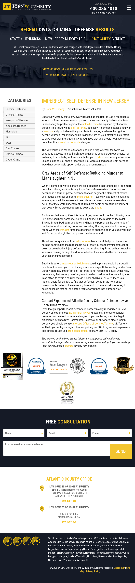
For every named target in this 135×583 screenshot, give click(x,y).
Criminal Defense (16, 109)
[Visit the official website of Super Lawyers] (58, 360)
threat (98, 207)
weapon (48, 131)
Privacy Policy (93, 571)
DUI (8, 137)
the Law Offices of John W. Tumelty (93, 323)
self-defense (78, 127)
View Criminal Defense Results (67, 69)
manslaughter (85, 196)
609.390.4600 (69, 521)
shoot (101, 157)
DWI (8, 142)
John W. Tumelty (55, 109)
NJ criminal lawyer (79, 312)
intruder (64, 229)
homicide (75, 142)
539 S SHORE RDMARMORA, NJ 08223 (69, 515)
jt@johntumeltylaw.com (104, 13)
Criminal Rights (14, 114)
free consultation (78, 330)
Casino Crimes (14, 154)
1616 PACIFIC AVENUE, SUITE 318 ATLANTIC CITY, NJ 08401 (69, 494)
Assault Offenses (16, 126)
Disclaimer (119, 568)
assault (62, 142)
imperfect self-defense (75, 263)
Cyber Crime (13, 159)
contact (69, 345)
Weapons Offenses (17, 120)
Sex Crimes (12, 148)
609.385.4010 (103, 8)
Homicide (11, 131)
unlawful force (90, 124)
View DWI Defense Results (67, 75)
